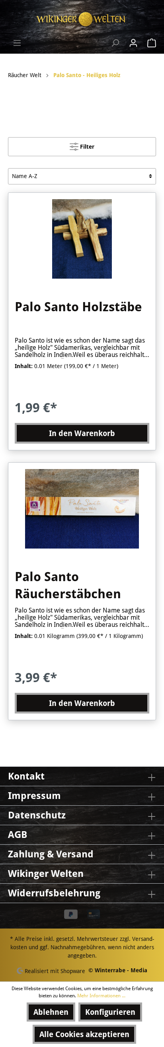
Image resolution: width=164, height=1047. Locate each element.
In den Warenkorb (82, 433)
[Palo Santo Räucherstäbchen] (82, 509)
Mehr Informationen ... (101, 996)
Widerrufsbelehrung (54, 893)
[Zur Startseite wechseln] (82, 19)
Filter (86, 146)
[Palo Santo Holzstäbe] (82, 239)
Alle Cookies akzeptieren (84, 1034)
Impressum (34, 795)
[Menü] (17, 42)
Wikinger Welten (46, 873)
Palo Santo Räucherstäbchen (68, 585)
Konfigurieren (110, 1012)
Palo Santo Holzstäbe (78, 306)
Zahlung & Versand (51, 854)
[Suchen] (115, 42)
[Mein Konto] (133, 42)
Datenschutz (37, 815)
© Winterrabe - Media (117, 970)
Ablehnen (50, 1012)
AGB (17, 834)
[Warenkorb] (149, 42)
